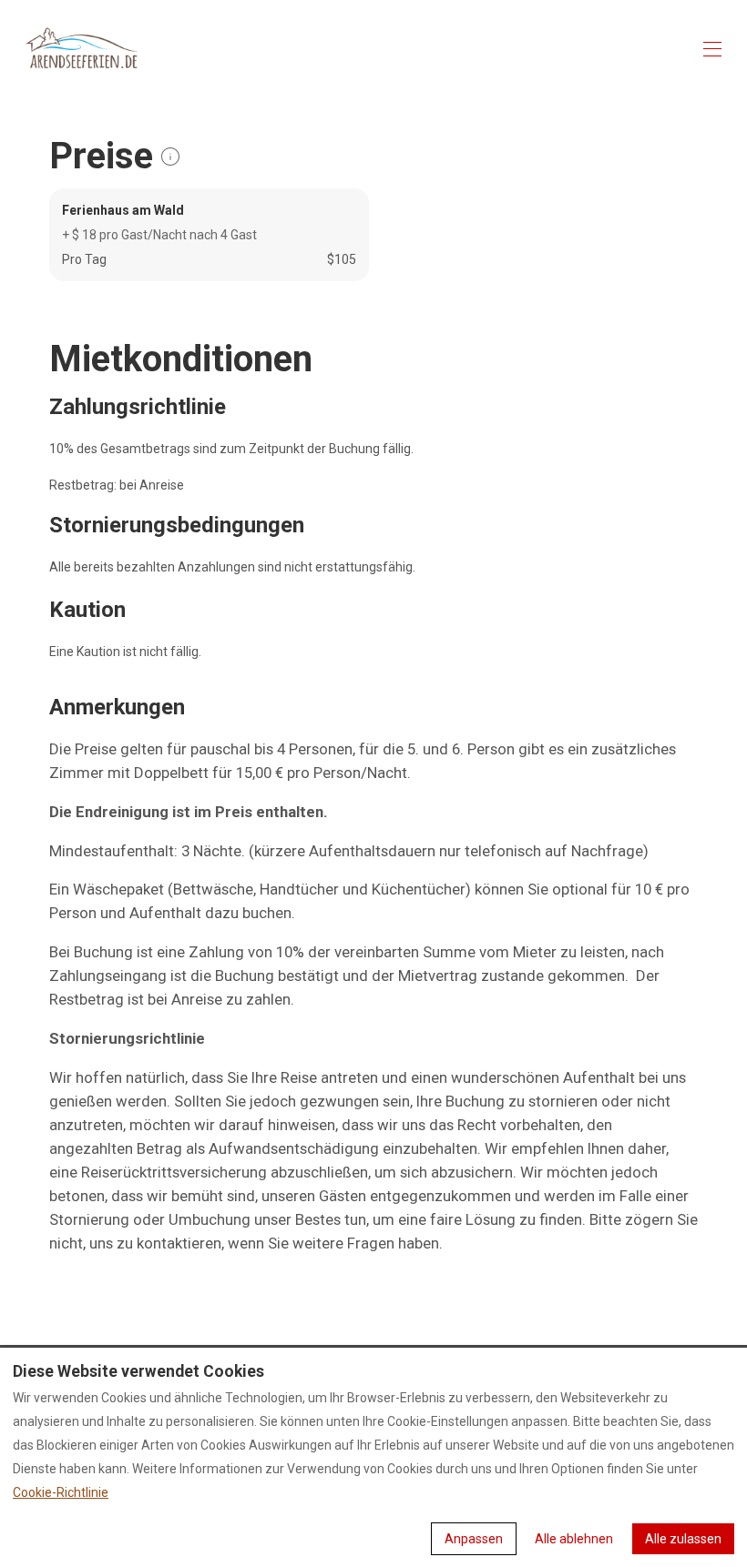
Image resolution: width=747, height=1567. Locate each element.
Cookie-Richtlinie (60, 1492)
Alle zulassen (683, 1539)
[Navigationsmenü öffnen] (712, 49)
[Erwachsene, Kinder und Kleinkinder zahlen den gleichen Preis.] (170, 156)
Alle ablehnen (574, 1539)
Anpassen (474, 1539)
